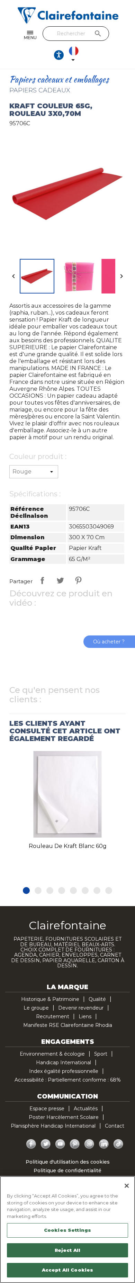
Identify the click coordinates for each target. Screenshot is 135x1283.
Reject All (67, 1250)
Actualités (86, 1108)
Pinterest (78, 580)
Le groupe (36, 1008)
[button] (26, 890)
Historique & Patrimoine (50, 999)
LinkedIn (103, 1144)
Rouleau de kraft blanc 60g (68, 846)
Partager (42, 580)
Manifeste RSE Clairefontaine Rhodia (67, 1025)
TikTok (118, 1144)
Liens (85, 1016)
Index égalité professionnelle (63, 1071)
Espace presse (46, 1108)
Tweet (60, 580)
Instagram (89, 1144)
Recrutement (52, 1016)
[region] (67, 1229)
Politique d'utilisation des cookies (68, 1162)
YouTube (60, 1144)
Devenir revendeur (81, 1008)
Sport (100, 1054)
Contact (114, 1126)
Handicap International (63, 1062)
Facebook (31, 1144)
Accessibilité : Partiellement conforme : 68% (68, 1080)
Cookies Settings (67, 1230)
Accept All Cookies (67, 1270)
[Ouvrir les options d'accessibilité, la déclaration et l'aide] (59, 55)
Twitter (45, 1144)
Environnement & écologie (52, 1054)
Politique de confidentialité (67, 1170)
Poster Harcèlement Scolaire (64, 1117)
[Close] (126, 1185)
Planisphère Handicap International (53, 1126)
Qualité (97, 999)
